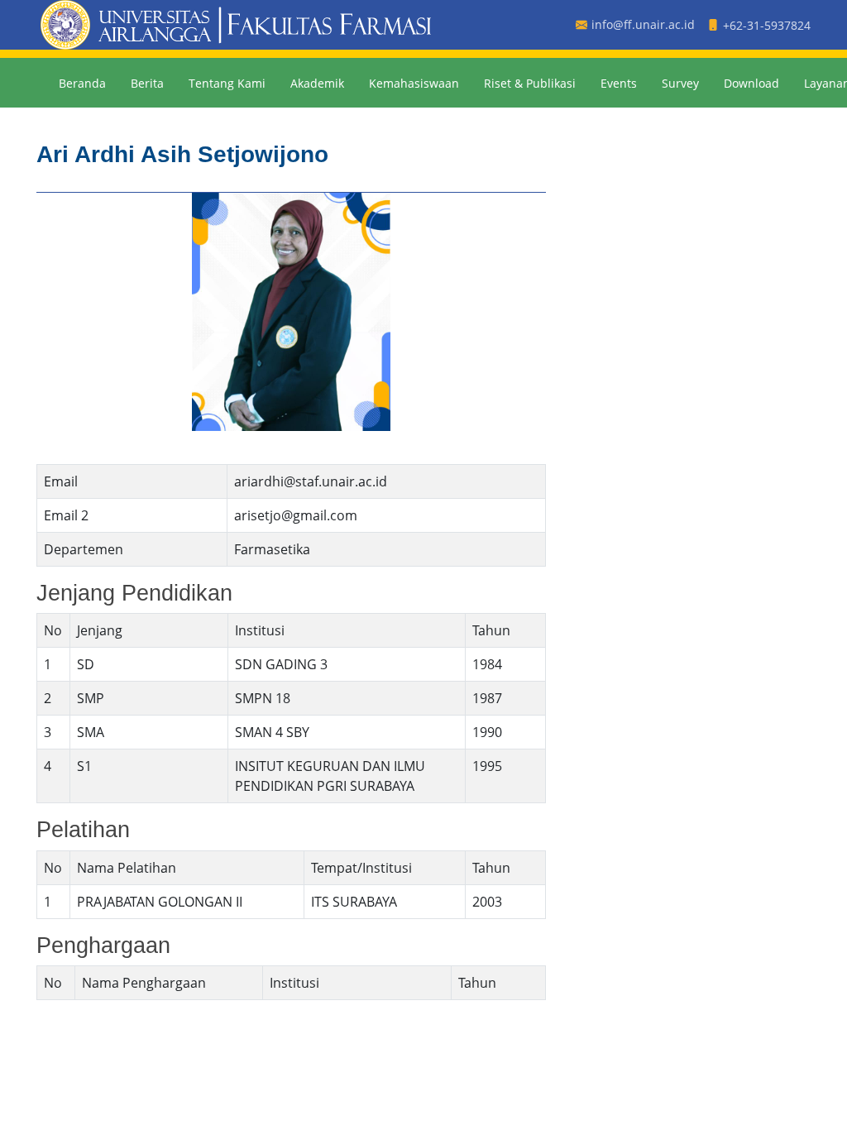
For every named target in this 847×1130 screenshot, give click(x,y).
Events (619, 83)
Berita (147, 83)
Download (751, 83)
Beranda (82, 83)
